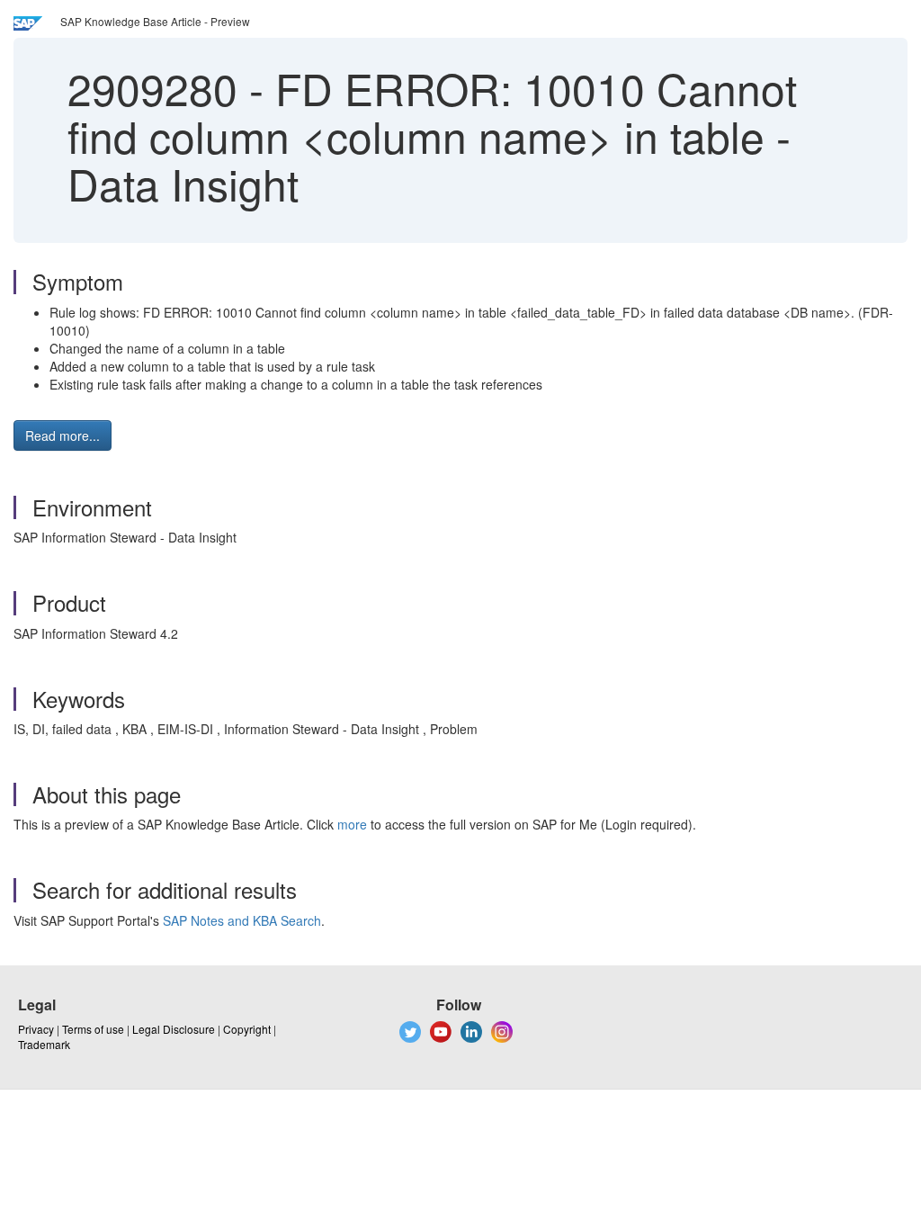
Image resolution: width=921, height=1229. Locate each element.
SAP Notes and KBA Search (242, 920)
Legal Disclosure (173, 1028)
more (352, 824)
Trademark (44, 1044)
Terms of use (93, 1028)
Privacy (36, 1028)
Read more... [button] (62, 435)
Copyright (247, 1028)
